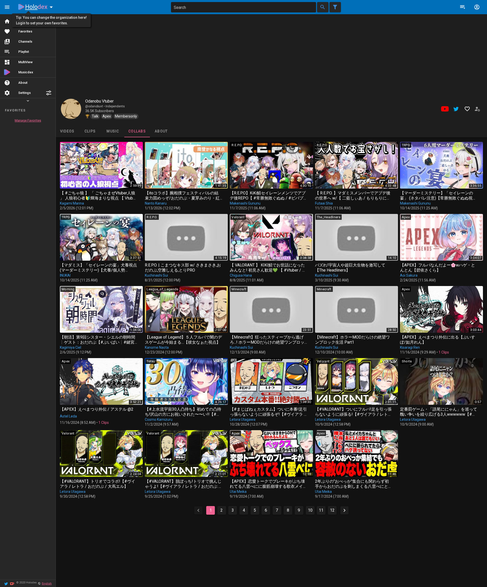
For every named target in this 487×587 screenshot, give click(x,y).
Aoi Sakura (409, 275)
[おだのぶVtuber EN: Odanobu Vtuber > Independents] (71, 109)
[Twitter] (6, 583)
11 (321, 510)
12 (332, 510)
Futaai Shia (324, 203)
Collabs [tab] (137, 131)
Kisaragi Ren (410, 347)
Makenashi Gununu (245, 203)
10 (310, 510)
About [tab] (161, 131)
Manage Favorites (28, 120)
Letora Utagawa (242, 419)
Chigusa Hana (241, 275)
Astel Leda (68, 416)
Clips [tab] (90, 131)
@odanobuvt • (95, 106)
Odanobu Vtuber (99, 101)
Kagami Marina (72, 203)
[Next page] (344, 510)
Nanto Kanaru (156, 203)
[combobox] (243, 7)
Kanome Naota (157, 347)
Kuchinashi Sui (156, 275)
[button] (49, 93)
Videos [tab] (67, 131)
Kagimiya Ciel (70, 347)
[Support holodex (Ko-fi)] (12, 583)
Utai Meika (238, 492)
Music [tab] (113, 131)
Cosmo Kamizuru (158, 419)
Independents (115, 106)
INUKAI (65, 275)
